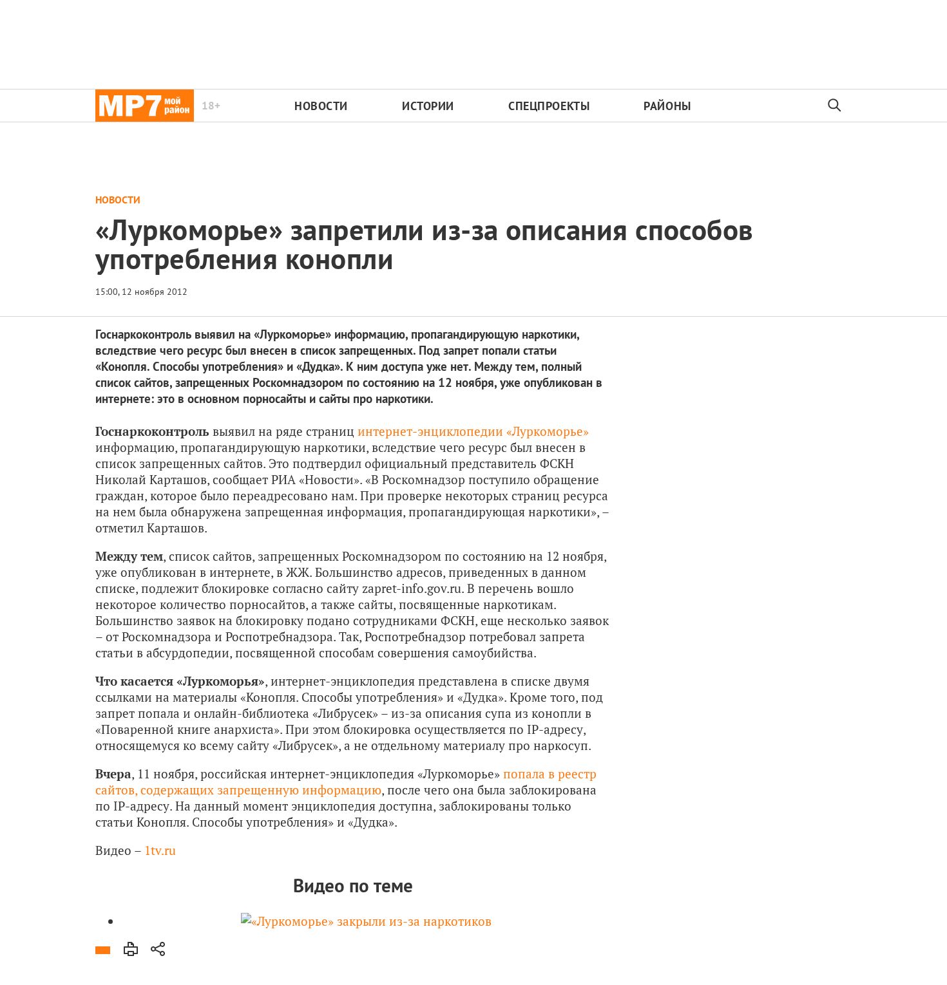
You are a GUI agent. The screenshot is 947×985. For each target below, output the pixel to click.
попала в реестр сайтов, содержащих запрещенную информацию (346, 781)
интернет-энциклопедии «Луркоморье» (473, 431)
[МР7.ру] (144, 105)
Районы (667, 105)
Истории (428, 105)
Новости (321, 105)
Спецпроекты (548, 105)
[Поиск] (835, 105)
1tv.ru (160, 850)
